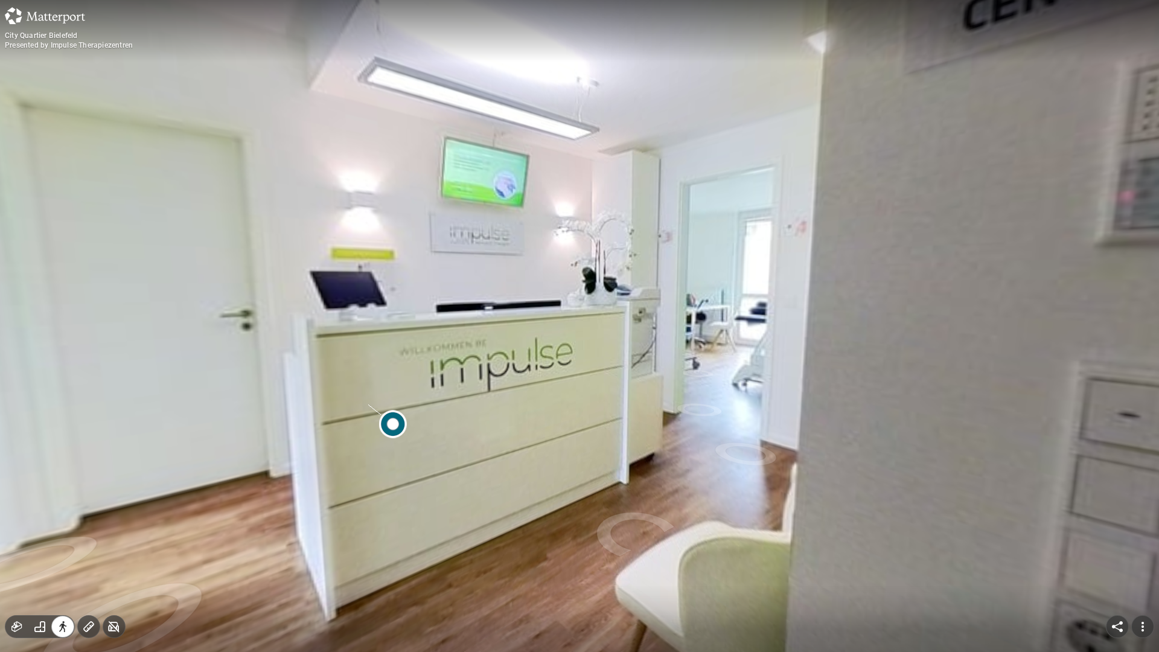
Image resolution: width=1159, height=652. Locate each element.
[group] (40, 626)
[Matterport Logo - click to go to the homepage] (45, 16)
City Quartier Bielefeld (41, 35)
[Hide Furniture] (114, 626)
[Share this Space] (1117, 626)
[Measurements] (88, 626)
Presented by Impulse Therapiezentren (69, 45)
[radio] (16, 627)
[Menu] (1142, 626)
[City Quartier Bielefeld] (579, 326)
